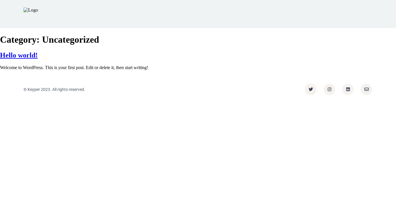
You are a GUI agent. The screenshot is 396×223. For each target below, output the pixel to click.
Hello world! (19, 55)
